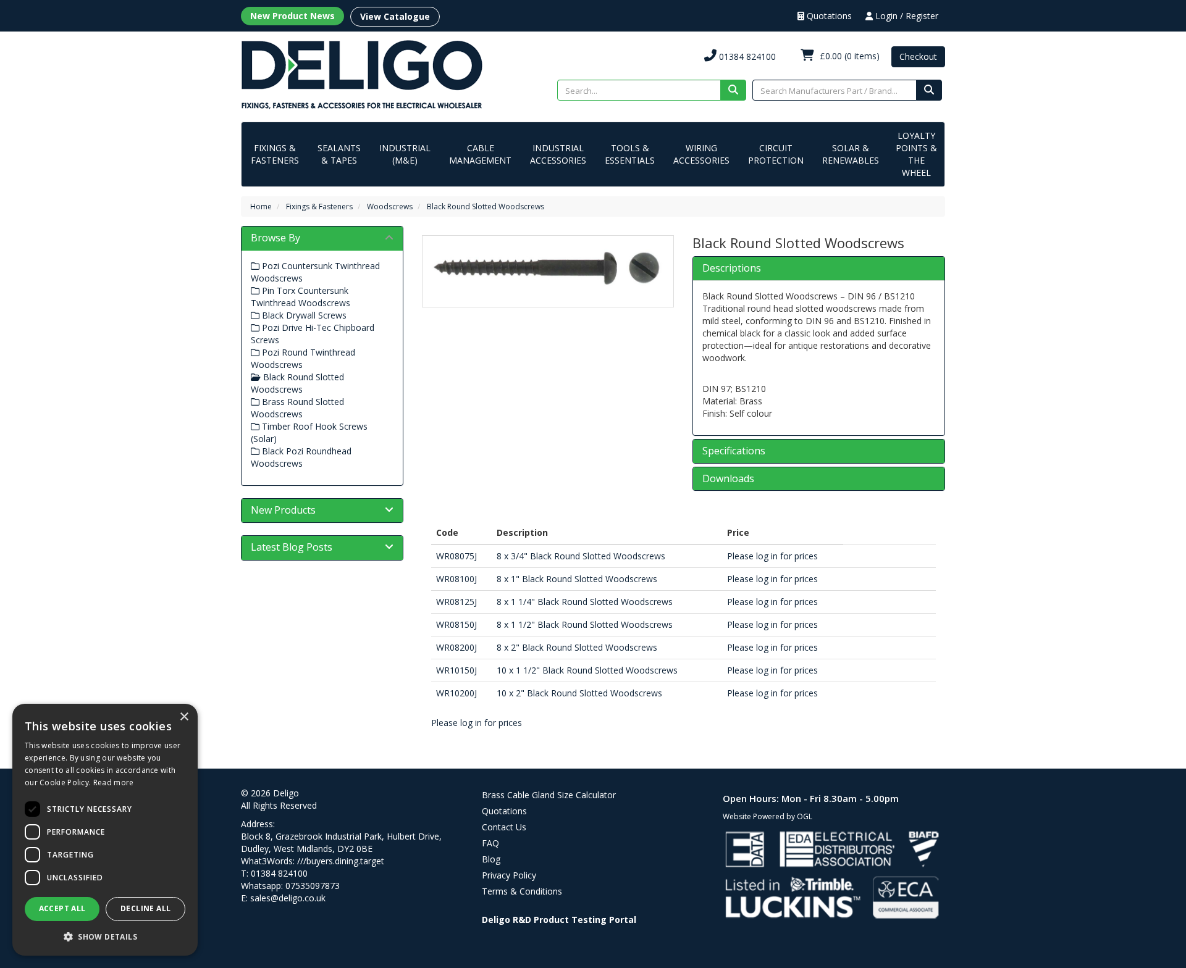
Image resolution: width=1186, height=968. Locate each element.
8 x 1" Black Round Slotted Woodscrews (577, 579)
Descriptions (731, 268)
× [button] (183, 717)
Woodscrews (390, 206)
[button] (105, 936)
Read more (113, 782)
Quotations (828, 16)
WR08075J (456, 556)
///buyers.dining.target (340, 861)
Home (261, 206)
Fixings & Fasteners (275, 154)
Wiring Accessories (701, 154)
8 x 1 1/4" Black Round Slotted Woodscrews (585, 601)
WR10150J (456, 670)
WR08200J (456, 647)
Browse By (275, 237)
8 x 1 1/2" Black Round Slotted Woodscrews (585, 624)
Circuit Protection (776, 154)
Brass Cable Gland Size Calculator (549, 795)
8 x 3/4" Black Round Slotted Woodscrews (581, 556)
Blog (491, 859)
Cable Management (480, 154)
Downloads (728, 479)
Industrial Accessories (558, 154)
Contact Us (504, 827)
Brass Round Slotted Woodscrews (297, 408)
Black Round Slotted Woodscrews (485, 206)
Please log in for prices (772, 556)
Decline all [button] (145, 908)
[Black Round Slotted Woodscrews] (548, 268)
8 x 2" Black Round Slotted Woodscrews (577, 647)
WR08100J (456, 579)
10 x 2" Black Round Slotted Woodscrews (579, 693)
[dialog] (105, 830)
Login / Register (905, 16)
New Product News (292, 16)
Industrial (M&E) (405, 154)
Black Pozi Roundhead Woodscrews (301, 457)
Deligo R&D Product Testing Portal (559, 919)
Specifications (733, 451)
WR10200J (456, 693)
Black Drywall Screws (303, 315)
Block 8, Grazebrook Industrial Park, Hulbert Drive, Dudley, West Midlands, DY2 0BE (341, 842)
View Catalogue (395, 16)
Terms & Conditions (522, 891)
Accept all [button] (62, 908)
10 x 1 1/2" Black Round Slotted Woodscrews (587, 670)
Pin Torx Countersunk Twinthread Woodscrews (300, 297)
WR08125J (456, 601)
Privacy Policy (509, 875)
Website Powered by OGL (767, 816)
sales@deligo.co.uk (288, 898)
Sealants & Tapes (339, 154)
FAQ (490, 843)
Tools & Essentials (630, 154)
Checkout (918, 56)
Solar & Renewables (850, 154)
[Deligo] (361, 74)
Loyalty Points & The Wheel (916, 154)
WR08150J (456, 624)
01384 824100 (746, 56)
